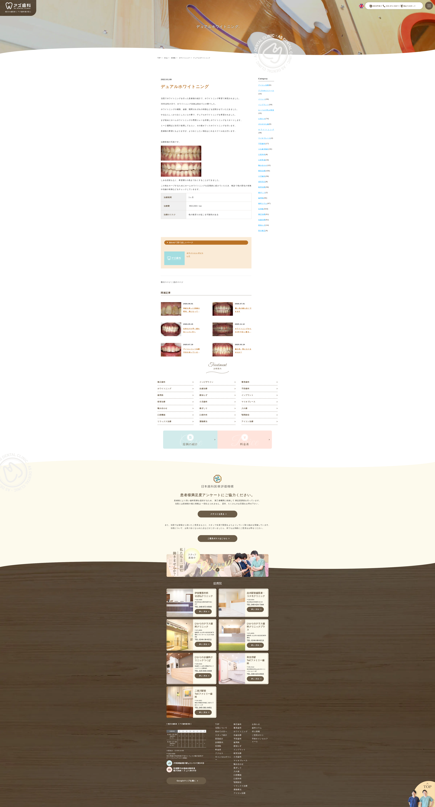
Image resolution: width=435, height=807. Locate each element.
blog (166, 58)
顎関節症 (245, 415)
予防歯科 (245, 389)
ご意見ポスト (258, 735)
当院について (221, 728)
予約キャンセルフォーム (260, 740)
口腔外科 (203, 415)
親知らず (203, 395)
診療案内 (219, 742)
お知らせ (256, 724)
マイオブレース (248, 402)
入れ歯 (245, 408)
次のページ (178, 282)
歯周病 (160, 395)
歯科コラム (257, 728)
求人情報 (256, 731)
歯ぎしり (203, 408)
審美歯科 (245, 382)
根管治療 (161, 402)
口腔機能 (161, 415)
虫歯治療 (203, 389)
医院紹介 (219, 739)
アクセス (219, 753)
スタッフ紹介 (221, 735)
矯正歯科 (161, 382)
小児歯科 (203, 402)
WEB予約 (377, 6)
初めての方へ (409, 6)
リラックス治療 (164, 421)
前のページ (166, 282)
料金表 (218, 750)
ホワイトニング (184, 58)
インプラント (248, 395)
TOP (159, 58)
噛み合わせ (162, 408)
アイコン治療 (248, 421)
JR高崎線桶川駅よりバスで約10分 (188, 763)
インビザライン (206, 382)
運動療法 (203, 421)
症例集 (173, 58)
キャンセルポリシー (223, 758)
